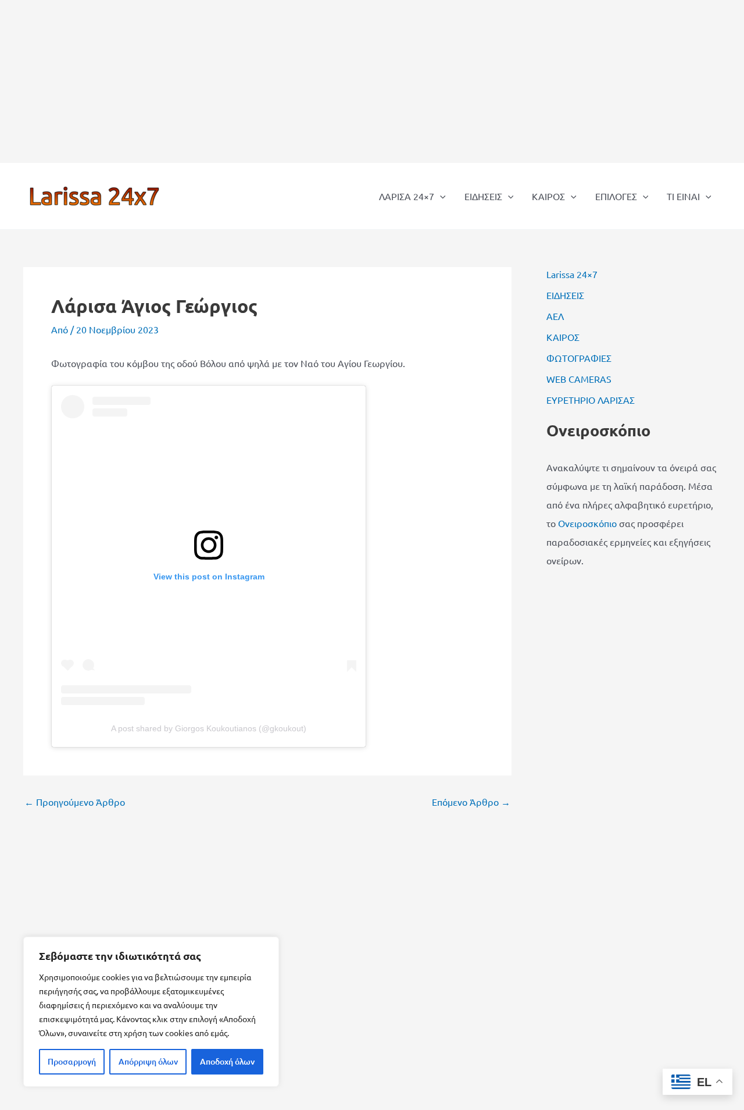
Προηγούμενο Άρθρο (74, 801)
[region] (151, 1012)
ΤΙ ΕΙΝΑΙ (683, 196)
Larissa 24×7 (572, 274)
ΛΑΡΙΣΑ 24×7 (406, 196)
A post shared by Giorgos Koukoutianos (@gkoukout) (208, 728)
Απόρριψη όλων (148, 1061)
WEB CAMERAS (578, 379)
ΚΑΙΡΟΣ (548, 196)
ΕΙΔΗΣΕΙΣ (483, 196)
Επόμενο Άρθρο (471, 801)
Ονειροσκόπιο (587, 523)
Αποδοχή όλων (227, 1061)
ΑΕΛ (555, 316)
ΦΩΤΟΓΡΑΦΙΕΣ (578, 358)
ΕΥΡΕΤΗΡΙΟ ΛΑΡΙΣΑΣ (590, 399)
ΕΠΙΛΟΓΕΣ (616, 196)
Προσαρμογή (72, 1061)
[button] (440, 196)
